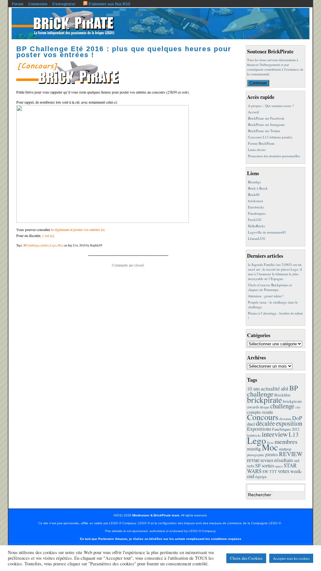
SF (258, 465)
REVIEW (291, 454)
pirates (271, 454)
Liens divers (257, 149)
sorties (268, 465)
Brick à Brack (258, 188)
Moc (60, 245)
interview (275, 434)
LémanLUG (256, 238)
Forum (18, 4)
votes (283, 471)
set (296, 460)
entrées (44, 245)
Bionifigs (254, 182)
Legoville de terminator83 (267, 232)
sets (250, 465)
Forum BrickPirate (261, 143)
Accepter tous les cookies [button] (291, 558)
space (279, 466)
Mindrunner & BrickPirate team (155, 515)
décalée (265, 423)
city (298, 407)
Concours (262, 416)
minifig (254, 448)
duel (251, 424)
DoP (297, 418)
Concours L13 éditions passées (270, 137)
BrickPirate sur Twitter (264, 130)
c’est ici (48, 235)
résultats (283, 460)
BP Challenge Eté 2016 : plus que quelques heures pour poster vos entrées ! (123, 52)
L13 (294, 434)
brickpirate (264, 399)
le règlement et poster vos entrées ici (77, 229)
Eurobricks (256, 207)
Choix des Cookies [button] (246, 558)
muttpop (285, 449)
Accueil (253, 112)
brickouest (255, 200)
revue (253, 460)
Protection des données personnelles (274, 156)
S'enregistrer (64, 4)
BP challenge (31, 245)
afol (284, 388)
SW (265, 471)
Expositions (259, 428)
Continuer (258, 83)
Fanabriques (257, 213)
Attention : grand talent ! (266, 296)
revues (266, 460)
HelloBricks (256, 226)
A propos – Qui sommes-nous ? (271, 105)
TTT (273, 471)
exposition (289, 423)
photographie (255, 455)
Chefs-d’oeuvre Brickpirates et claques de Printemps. (270, 287)
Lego (53, 245)
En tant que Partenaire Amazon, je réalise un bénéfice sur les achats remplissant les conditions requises (160, 539)
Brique (264, 407)
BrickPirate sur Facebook (266, 118)
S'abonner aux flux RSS (108, 4)
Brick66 (254, 194)
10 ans (253, 388)
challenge (282, 405)
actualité (270, 388)
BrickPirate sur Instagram (266, 124)
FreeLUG (254, 219)
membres (286, 441)
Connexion (37, 4)
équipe (261, 476)
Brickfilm (282, 395)
